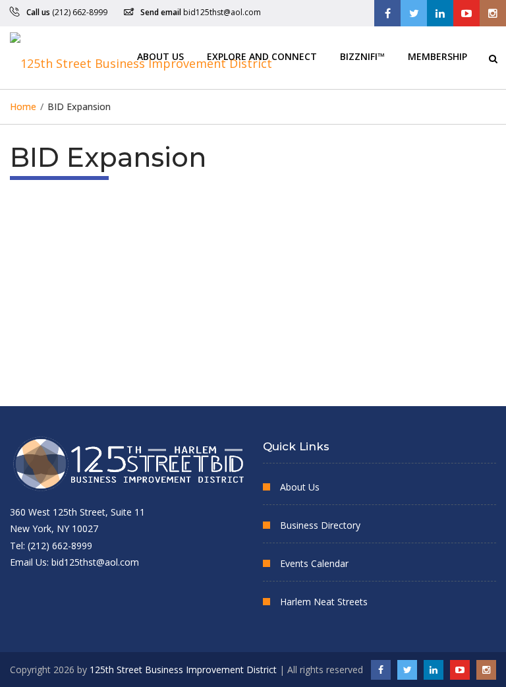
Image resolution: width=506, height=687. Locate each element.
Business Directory (320, 525)
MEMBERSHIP (437, 55)
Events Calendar (314, 563)
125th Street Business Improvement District (183, 669)
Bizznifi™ (362, 55)
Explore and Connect (262, 55)
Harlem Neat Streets (324, 601)
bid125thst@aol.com (222, 12)
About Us (160, 55)
